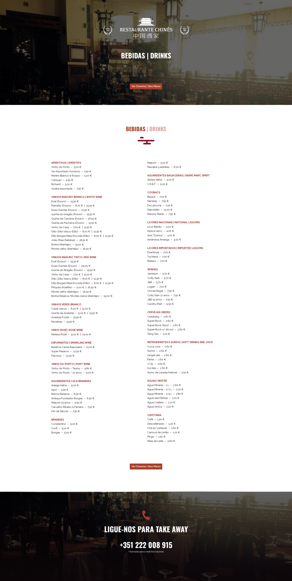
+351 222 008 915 (146, 544)
